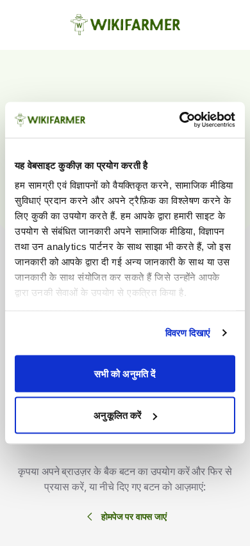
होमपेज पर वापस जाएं (134, 516)
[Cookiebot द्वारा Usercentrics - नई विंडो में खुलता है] (179, 120)
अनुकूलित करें (118, 415)
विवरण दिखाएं (188, 332)
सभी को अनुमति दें (125, 373)
